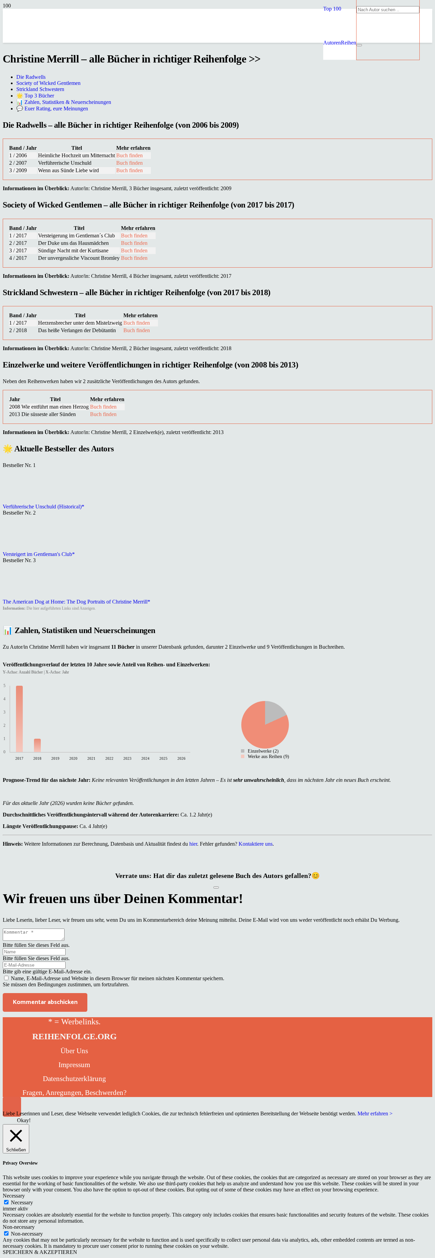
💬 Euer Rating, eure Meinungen (52, 108)
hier (193, 844)
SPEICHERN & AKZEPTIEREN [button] (40, 1252)
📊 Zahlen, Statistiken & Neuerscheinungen (63, 102)
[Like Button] (216, 887)
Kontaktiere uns (256, 844)
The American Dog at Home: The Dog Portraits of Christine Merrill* (76, 602)
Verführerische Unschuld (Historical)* (43, 506)
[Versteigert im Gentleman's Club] (20, 548)
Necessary (22, 1202)
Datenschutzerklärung (74, 1079)
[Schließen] (359, 45)
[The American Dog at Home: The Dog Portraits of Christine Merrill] (20, 595)
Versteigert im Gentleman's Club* (39, 554)
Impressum (74, 1065)
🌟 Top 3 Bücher (35, 95)
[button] (332, 9)
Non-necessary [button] (19, 1227)
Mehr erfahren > (375, 1113)
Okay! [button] (24, 1120)
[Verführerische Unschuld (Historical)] (20, 500)
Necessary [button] (14, 1196)
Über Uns (74, 1051)
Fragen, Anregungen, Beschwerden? (74, 1093)
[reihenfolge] (169, 91)
